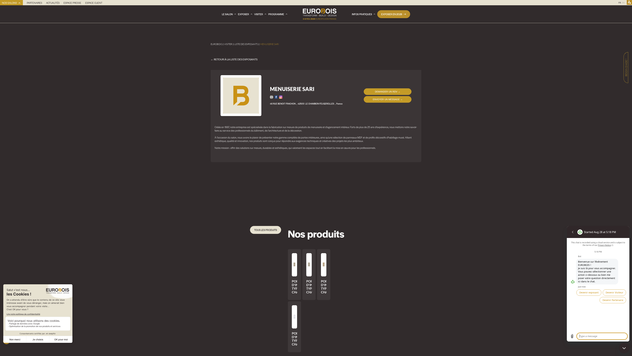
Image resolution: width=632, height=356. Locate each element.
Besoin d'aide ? (626, 67)
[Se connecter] (629, 2)
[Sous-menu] (19, 3)
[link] (11, 2)
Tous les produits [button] (265, 230)
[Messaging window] (598, 283)
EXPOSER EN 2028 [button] (391, 14)
